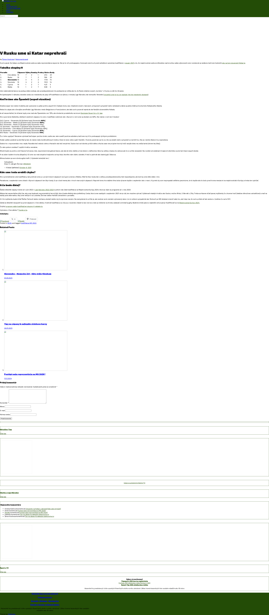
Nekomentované (22, 59)
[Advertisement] (134, 33)
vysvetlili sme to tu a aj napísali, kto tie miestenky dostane (126, 95)
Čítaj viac (3, 433)
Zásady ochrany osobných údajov (44, 605)
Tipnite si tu (22, 210)
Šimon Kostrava (8, 59)
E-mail (2, 410)
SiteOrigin (11, 614)
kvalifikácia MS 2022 (28, 223)
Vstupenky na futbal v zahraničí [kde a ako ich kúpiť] (43, 509)
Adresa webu (5, 414)
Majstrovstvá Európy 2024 (189, 203)
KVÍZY (8, 10)
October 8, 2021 (25, 168)
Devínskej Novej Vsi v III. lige (91, 113)
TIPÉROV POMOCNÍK (13, 8)
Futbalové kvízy (45, 597)
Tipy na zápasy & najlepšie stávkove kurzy (34, 514)
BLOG (8, 5)
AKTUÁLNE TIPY (11, 6)
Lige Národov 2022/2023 (44, 190)
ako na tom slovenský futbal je (233, 63)
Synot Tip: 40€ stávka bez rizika (134, 585)
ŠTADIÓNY (9, 12)
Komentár (4, 403)
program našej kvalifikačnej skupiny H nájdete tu (24, 206)
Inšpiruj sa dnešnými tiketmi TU (134, 483)
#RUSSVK (27, 164)
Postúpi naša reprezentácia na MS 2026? (31, 511)
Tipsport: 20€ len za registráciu (134, 581)
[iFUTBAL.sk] (9, 1)
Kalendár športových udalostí (45, 594)
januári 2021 (129, 63)
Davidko (7, 512)
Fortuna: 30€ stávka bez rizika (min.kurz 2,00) (134, 583)
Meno (2, 406)
